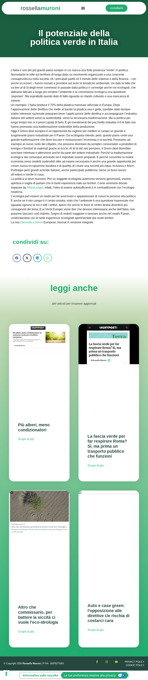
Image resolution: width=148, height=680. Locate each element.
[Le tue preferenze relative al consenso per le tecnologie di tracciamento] (6, 673)
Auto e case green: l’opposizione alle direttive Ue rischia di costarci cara (108, 613)
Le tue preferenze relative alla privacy (90, 675)
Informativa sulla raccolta (40, 675)
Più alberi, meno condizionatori (34, 427)
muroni (40, 8)
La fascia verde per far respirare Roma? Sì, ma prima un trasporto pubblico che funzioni (107, 446)
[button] (83, 8)
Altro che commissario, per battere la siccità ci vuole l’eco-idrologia (38, 615)
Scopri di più (26, 439)
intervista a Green (31, 222)
